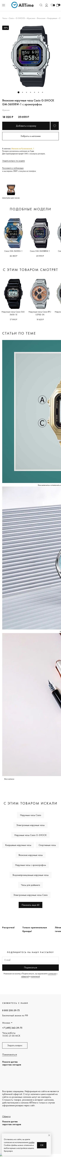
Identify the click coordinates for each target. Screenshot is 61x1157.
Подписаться (30, 967)
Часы (4, 18)
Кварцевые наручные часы (18, 845)
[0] (52, 5)
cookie (31, 1142)
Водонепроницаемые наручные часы (31, 875)
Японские (41, 18)
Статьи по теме (19, 333)
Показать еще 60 (30, 905)
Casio (11, 18)
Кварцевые (52, 18)
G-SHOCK (20, 18)
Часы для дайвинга (30, 885)
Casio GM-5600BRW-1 (40, 251)
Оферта (6, 1116)
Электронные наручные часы (30, 825)
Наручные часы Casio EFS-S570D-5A (40, 313)
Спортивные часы (47, 845)
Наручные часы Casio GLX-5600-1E (13, 313)
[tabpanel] (30, 56)
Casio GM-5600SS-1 (13, 251)
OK (42, 1145)
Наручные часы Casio (30, 815)
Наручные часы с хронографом (30, 865)
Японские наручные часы (31, 855)
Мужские (31, 18)
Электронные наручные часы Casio (30, 895)
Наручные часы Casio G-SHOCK (30, 835)
